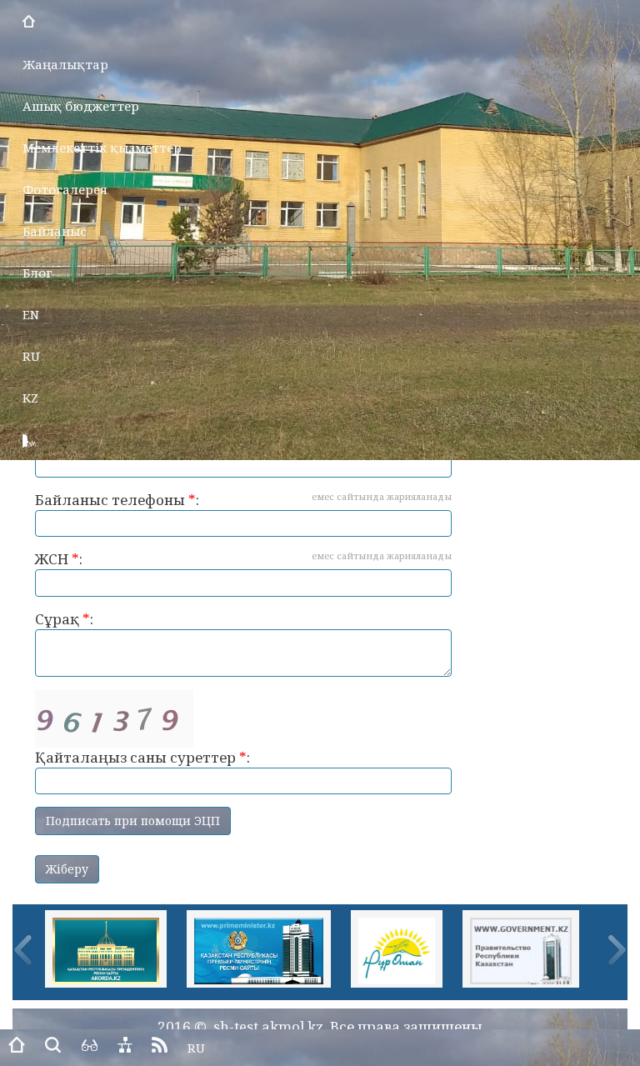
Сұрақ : (64, 618)
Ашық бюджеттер (80, 106)
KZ (30, 397)
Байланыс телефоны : (243, 499)
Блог (37, 272)
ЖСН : (243, 558)
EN (30, 314)
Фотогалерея (65, 189)
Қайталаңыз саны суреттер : (142, 757)
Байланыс (54, 231)
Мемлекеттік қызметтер (102, 147)
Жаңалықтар (65, 64)
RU (31, 356)
